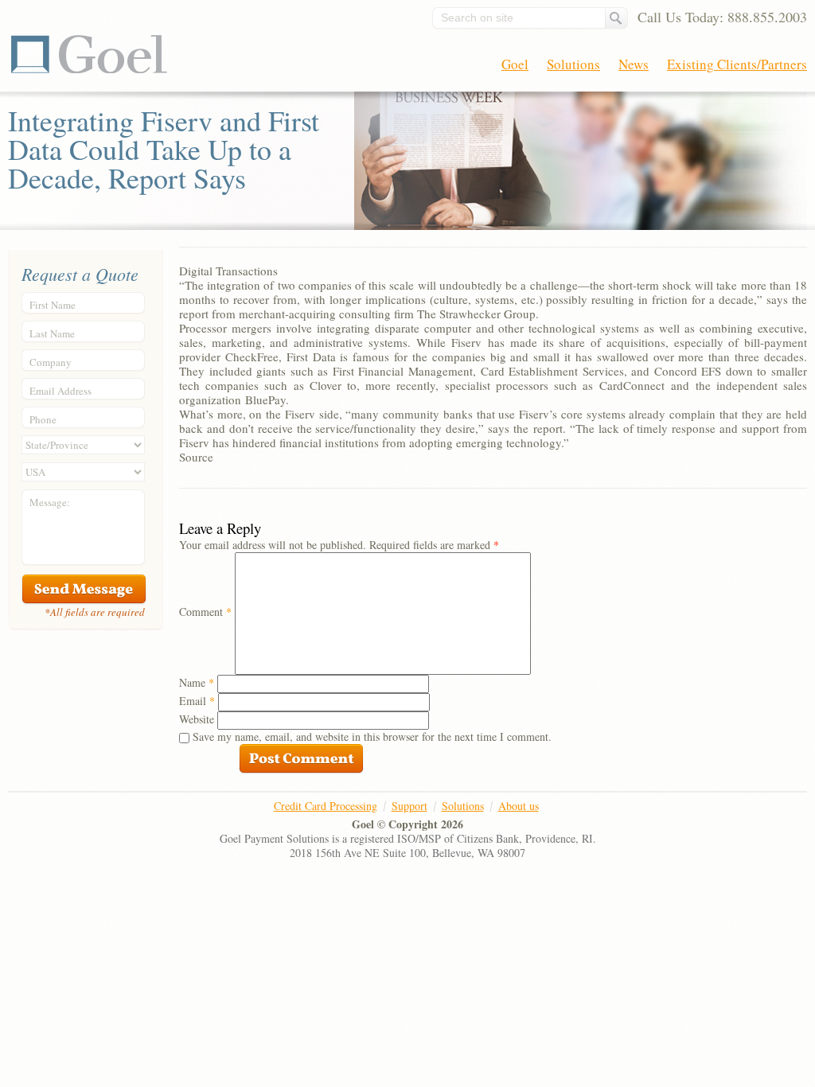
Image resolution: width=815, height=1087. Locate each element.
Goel (89, 54)
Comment (205, 611)
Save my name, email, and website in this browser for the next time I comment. (372, 736)
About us (518, 805)
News (633, 64)
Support (409, 805)
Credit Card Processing (325, 805)
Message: (49, 502)
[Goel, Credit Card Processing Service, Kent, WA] (747, 824)
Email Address (60, 391)
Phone (43, 419)
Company (50, 362)
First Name (52, 305)
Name (196, 682)
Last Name (52, 333)
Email (197, 700)
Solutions (573, 64)
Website (196, 719)
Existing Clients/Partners (737, 64)
